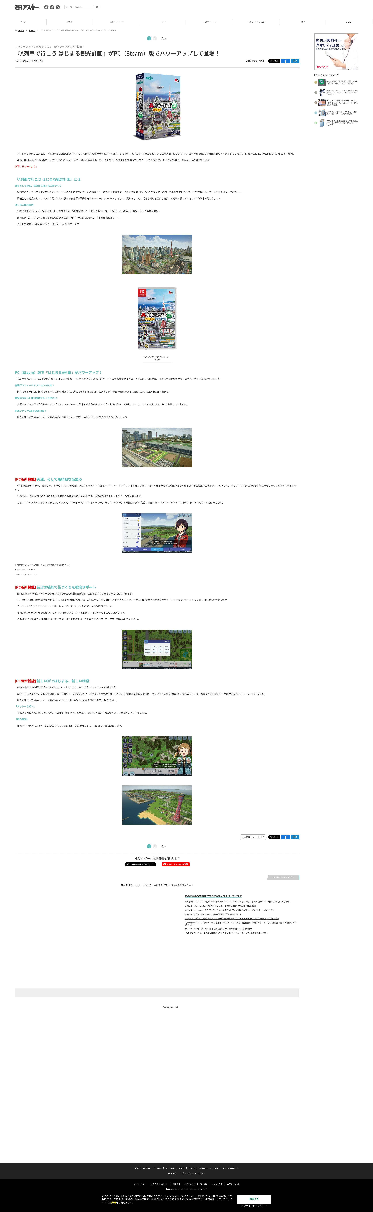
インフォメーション (209, 21)
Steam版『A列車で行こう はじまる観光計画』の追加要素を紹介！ (213, 914)
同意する (254, 1199)
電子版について (233, 1184)
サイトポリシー (140, 1184)
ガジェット (170, 1168)
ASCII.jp (174, 1173)
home (21, 30)
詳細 (113, 1202)
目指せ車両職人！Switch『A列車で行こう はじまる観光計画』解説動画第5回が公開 (220, 906)
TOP (256, 21)
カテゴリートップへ (284, 877)
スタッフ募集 (217, 1184)
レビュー (303, 21)
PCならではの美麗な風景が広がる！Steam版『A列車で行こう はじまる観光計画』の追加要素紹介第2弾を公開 (232, 919)
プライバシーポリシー (159, 1184)
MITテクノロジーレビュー (195, 1173)
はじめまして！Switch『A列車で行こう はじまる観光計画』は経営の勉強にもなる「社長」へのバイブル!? (230, 910)
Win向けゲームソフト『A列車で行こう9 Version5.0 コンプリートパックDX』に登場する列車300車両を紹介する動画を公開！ (238, 902)
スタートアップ (69, 21)
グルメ (23, 21)
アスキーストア (163, 21)
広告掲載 (203, 1184)
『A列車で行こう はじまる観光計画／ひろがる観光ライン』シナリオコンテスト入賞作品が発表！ (226, 933)
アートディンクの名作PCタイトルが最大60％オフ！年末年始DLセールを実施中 (218, 929)
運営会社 (176, 1184)
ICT (116, 21)
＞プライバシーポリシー (254, 1205)
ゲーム (32, 30)
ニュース (349, 21)
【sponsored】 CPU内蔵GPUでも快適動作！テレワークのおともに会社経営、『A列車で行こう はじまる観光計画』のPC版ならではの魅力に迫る (241, 924)
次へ (163, 38)
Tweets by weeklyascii (170, 1007)
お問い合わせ (190, 1184)
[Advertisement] (305, 8)
